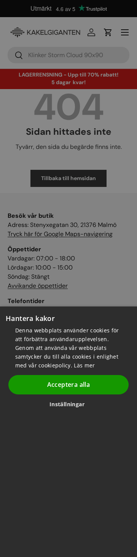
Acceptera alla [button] (68, 384)
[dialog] (68, 431)
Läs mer (84, 365)
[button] (69, 404)
